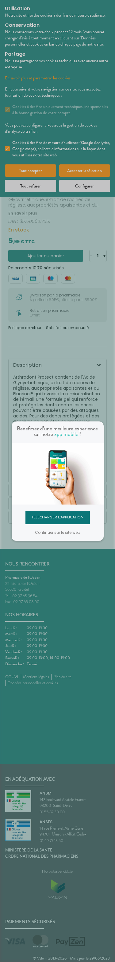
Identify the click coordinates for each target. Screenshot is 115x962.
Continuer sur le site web (57, 532)
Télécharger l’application (57, 517)
